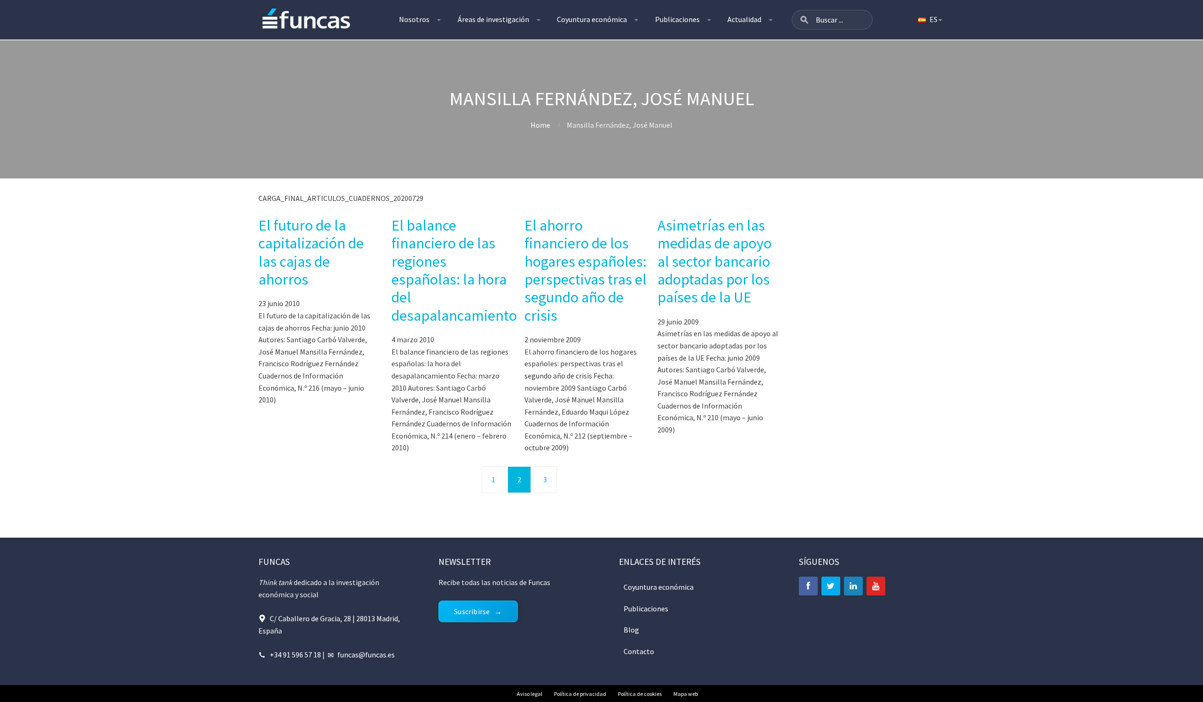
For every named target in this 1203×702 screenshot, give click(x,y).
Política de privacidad (580, 693)
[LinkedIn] (853, 586)
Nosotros (414, 19)
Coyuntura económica (592, 19)
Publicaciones (677, 19)
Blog (631, 629)
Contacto (639, 651)
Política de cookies (640, 693)
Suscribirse (472, 611)
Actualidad (744, 19)
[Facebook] (808, 586)
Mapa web (685, 693)
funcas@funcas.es (366, 654)
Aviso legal (529, 693)
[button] (804, 19)
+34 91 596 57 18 (295, 654)
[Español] (929, 20)
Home (540, 125)
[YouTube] (876, 586)
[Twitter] (830, 586)
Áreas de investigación (493, 19)
